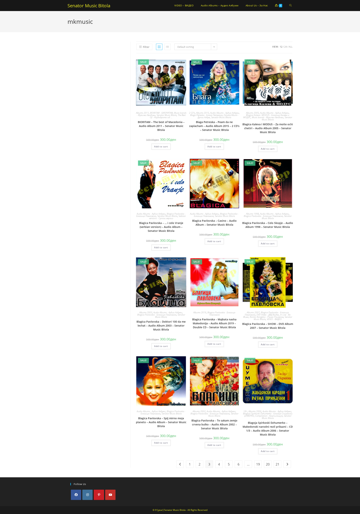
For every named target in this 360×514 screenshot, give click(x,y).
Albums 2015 (202, 112)
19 (258, 464)
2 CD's (192, 112)
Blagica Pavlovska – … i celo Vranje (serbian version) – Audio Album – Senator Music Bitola (161, 227)
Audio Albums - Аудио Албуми (224, 112)
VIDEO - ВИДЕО (274, 319)
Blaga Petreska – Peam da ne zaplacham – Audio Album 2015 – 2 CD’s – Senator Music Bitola (214, 126)
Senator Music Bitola (89, 5)
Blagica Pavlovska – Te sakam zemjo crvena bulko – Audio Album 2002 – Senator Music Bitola (214, 424)
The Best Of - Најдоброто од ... (168, 116)
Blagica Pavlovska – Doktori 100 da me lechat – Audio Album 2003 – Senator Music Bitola (161, 325)
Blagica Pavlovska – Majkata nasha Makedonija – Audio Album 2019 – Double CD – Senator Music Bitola (214, 323)
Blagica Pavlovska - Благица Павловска (263, 216)
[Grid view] (159, 47)
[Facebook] (76, 495)
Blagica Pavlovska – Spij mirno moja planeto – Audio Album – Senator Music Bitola (161, 422)
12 (281, 46)
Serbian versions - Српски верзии (167, 217)
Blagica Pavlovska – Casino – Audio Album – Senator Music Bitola (214, 222)
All (290, 46)
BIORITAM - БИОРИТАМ (161, 112)
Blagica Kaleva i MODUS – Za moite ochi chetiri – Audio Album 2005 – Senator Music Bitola (267, 128)
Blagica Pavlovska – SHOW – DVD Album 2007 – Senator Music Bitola (267, 326)
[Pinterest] (99, 495)
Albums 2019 (199, 312)
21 (277, 464)
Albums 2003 (145, 312)
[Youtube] (110, 495)
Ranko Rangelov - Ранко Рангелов (267, 317)
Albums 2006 (254, 411)
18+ (245, 411)
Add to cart (161, 146)
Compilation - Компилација (269, 415)
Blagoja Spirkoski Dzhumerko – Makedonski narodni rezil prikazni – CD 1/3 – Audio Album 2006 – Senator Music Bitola (268, 428)
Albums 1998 (252, 213)
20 (268, 464)
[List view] (167, 47)
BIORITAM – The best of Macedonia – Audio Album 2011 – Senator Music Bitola (161, 126)
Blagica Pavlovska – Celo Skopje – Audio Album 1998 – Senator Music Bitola (267, 225)
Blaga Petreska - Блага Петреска (206, 115)
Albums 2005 (252, 112)
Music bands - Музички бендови (268, 117)
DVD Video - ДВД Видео (267, 314)
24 (285, 46)
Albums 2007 (253, 312)
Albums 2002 (199, 411)
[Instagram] (87, 495)
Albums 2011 (142, 112)
